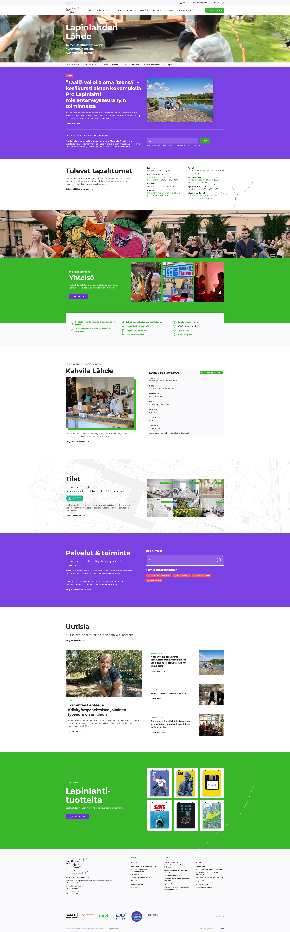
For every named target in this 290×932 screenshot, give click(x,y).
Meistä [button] (143, 10)
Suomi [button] (185, 3)
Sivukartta (135, 863)
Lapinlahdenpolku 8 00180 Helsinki (78, 877)
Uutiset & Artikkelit (152, 64)
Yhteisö (104, 64)
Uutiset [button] (155, 10)
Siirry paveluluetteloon (76, 589)
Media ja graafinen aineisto (141, 878)
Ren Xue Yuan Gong (156, 186)
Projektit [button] (129, 10)
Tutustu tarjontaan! (108, 584)
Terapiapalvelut (183, 575)
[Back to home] (73, 10)
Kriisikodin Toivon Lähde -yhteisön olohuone (176, 880)
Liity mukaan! (216, 10)
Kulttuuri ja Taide (203, 575)
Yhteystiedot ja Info (199, 3)
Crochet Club (194, 189)
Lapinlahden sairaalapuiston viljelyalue (207, 873)
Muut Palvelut (155, 581)
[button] (223, 3)
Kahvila (89, 10)
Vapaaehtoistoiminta (204, 881)
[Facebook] (216, 916)
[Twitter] (213, 916)
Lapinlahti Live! (169, 884)
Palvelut (136, 64)
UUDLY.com (220, 929)
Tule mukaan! (78, 296)
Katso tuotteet (79, 816)
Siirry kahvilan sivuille (75, 441)
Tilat (126, 64)
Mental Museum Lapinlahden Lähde (209, 869)
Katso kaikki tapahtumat (77, 189)
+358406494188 (72, 883)
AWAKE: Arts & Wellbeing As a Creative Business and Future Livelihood (174, 865)
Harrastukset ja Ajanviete (159, 575)
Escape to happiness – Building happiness (175, 871)
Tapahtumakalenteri (204, 887)
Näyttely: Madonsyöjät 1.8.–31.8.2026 (203, 180)
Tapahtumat (90, 64)
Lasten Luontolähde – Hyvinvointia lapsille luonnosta (176, 888)
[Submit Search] (219, 560)
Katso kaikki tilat (73, 515)
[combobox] (82, 3)
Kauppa (169, 10)
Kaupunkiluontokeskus (172, 875)
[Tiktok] (223, 916)
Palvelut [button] (115, 10)
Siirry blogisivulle (73, 640)
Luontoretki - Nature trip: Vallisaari (202, 170)
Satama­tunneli (184, 10)
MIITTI (198, 863)
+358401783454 (72, 888)
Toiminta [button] (101, 10)
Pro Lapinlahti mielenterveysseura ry (209, 878)
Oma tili (216, 3)
